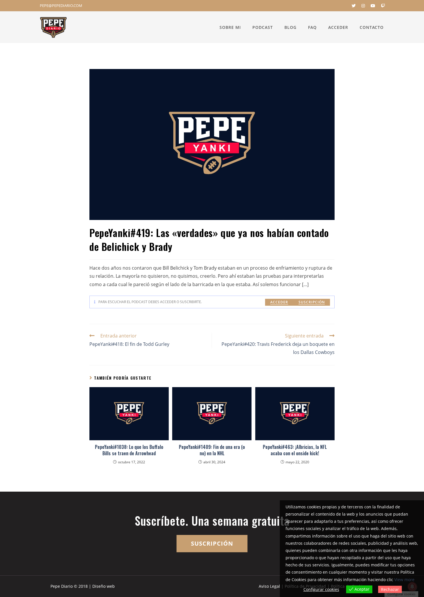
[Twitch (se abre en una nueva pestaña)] (381, 6)
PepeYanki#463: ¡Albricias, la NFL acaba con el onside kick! (295, 450)
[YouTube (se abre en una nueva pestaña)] (373, 6)
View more (404, 579)
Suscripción (312, 302)
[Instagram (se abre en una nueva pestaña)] (363, 6)
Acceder (279, 302)
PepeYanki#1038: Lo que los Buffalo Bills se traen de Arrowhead (129, 450)
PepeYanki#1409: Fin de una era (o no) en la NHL (212, 450)
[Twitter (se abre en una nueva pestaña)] (354, 6)
